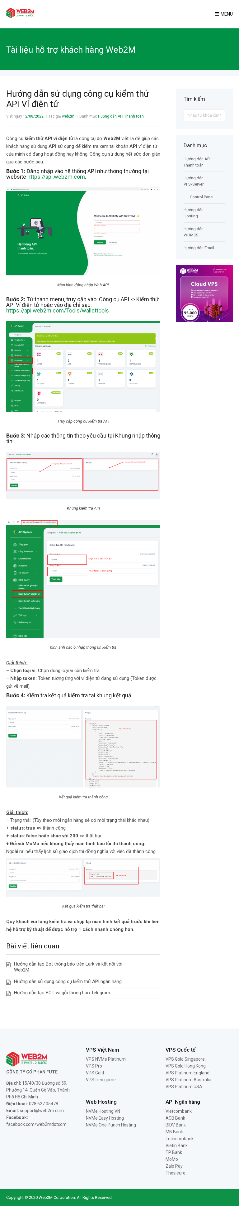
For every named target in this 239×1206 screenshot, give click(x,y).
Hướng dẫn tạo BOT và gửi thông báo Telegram (62, 992)
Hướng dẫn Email (199, 247)
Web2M (46, 1197)
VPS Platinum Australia (188, 1079)
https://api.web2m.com (56, 176)
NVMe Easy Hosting (105, 1118)
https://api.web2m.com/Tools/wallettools (57, 310)
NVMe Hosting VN (103, 1111)
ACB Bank (175, 1118)
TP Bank (174, 1152)
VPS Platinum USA (184, 1086)
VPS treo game (101, 1079)
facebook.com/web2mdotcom (36, 1124)
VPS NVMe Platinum (106, 1059)
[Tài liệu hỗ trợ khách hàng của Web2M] (20, 16)
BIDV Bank (176, 1124)
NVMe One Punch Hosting (111, 1124)
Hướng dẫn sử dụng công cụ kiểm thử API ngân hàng (68, 981)
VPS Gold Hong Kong (186, 1065)
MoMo (172, 1159)
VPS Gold (95, 1072)
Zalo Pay (174, 1166)
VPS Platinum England (187, 1072)
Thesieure (175, 1172)
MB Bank (174, 1131)
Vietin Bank (177, 1145)
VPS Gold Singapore (185, 1059)
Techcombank (180, 1138)
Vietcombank (179, 1111)
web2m (68, 116)
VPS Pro (94, 1065)
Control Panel (201, 197)
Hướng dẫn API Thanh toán (121, 116)
